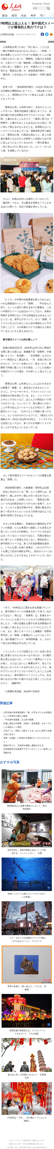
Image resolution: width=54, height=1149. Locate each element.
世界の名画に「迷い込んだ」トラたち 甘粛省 (27, 988)
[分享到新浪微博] (51, 34)
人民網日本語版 (7, 34)
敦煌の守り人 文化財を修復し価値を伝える (23, 745)
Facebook (37, 3)
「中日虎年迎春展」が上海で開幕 (18, 719)
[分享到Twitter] (47, 34)
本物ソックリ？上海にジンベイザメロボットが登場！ (27, 895)
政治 (4, 15)
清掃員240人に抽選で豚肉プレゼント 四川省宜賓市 (27, 807)
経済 (14, 15)
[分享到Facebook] (42, 34)
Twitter (46, 3)
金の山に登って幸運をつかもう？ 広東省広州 (27, 1076)
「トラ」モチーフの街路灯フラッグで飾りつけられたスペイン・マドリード (27, 939)
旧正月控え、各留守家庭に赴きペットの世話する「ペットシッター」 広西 (27, 851)
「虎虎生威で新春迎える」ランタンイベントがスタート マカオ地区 (27, 1032)
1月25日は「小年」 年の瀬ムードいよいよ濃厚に (27, 1119)
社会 (23, 15)
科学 (33, 15)
